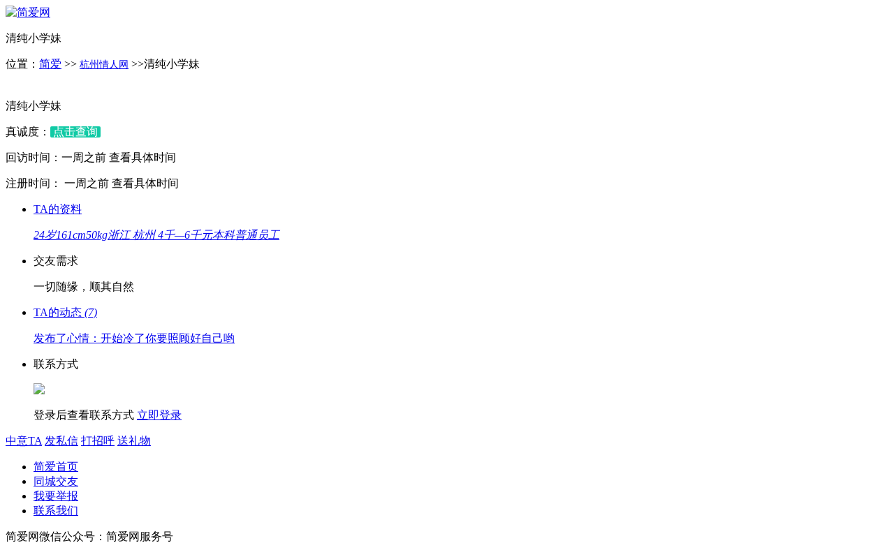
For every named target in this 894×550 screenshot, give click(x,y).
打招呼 (98, 441)
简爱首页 (56, 467)
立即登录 (159, 415)
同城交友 (56, 481)
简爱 (50, 64)
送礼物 (134, 441)
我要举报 (56, 496)
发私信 (61, 441)
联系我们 (56, 510)
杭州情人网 (104, 64)
